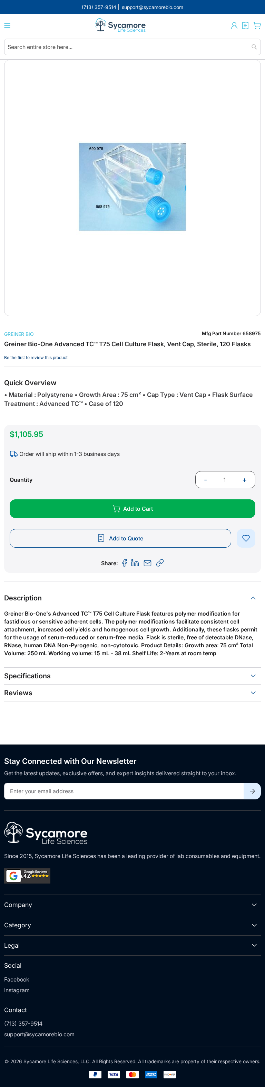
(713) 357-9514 (23, 1023)
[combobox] (132, 47)
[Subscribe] (252, 791)
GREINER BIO (19, 334)
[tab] (132, 598)
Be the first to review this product (36, 357)
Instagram (17, 990)
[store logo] (121, 25)
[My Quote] (245, 25)
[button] (234, 25)
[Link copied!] (160, 563)
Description (23, 598)
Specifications (27, 676)
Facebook (16, 979)
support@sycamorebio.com (39, 1034)
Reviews (18, 693)
